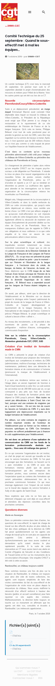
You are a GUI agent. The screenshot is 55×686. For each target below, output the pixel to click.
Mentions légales (27, 674)
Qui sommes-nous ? (27, 667)
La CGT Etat (34, 671)
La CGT (18, 671)
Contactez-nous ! (23, 678)
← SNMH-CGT (12, 25)
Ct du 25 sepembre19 (20, 645)
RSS (40, 678)
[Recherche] (44, 12)
